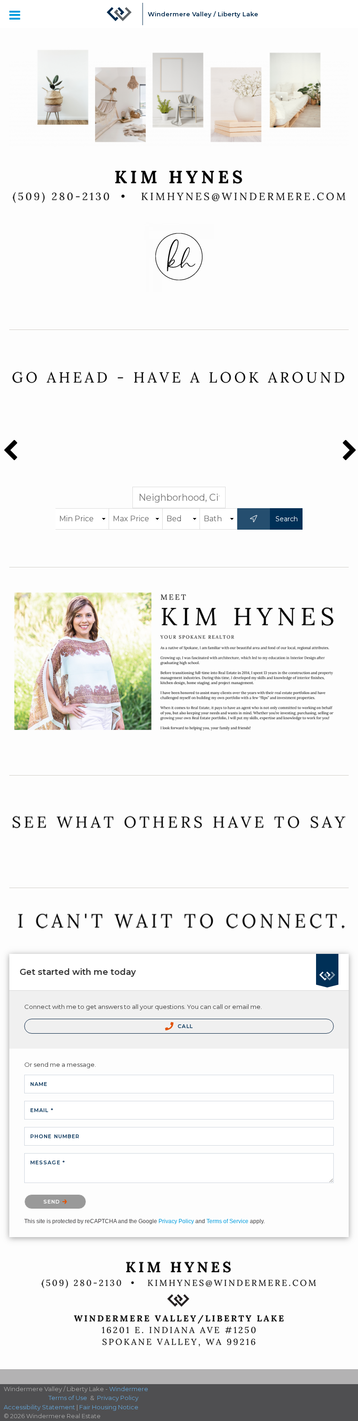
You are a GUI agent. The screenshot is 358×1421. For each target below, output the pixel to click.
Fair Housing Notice (108, 1407)
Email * (42, 1110)
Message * (47, 1162)
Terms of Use (67, 1397)
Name (39, 1084)
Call (184, 1026)
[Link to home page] (119, 14)
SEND (52, 1201)
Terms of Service (227, 1221)
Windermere (128, 1389)
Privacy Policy (176, 1221)
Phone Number (55, 1136)
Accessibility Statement (39, 1407)
